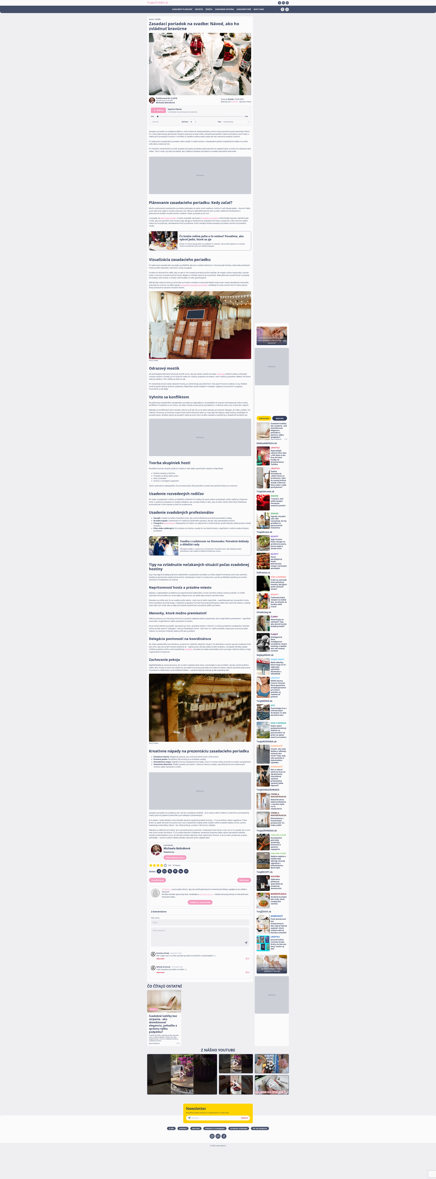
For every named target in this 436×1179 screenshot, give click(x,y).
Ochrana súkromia (238, 1128)
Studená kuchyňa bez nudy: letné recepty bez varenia (279, 900)
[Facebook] (279, 2)
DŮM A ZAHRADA (278, 577)
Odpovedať (160, 959)
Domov (151, 19)
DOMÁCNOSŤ (277, 746)
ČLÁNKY (274, 616)
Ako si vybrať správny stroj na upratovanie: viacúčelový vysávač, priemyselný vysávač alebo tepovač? (278, 777)
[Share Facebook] (159, 871)
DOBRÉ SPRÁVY (277, 659)
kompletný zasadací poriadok (193, 285)
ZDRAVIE (274, 496)
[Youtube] (283, 2)
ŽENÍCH (209, 9)
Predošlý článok (157, 880)
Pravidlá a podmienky (215, 1128)
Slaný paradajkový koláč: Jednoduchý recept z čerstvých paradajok (279, 562)
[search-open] (287, 9)
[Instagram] (287, 2)
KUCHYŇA (275, 876)
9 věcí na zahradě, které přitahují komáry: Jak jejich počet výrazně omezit (279, 584)
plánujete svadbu (168, 218)
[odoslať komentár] (246, 943)
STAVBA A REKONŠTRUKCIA (278, 795)
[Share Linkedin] (180, 871)
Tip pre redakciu (260, 1128)
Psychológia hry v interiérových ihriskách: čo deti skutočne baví (279, 711)
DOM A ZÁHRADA (278, 723)
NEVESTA (199, 9)
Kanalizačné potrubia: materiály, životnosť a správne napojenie (276, 843)
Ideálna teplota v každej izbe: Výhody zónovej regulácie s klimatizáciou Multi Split (278, 862)
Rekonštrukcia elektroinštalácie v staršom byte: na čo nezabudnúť (278, 804)
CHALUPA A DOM (278, 835)
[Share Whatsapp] (164, 871)
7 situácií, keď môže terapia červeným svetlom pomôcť (278, 502)
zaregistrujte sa (206, 894)
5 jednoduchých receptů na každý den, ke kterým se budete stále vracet (279, 602)
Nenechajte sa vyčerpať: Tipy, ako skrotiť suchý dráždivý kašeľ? (278, 622)
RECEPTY (274, 536)
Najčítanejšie (264, 418)
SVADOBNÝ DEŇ (244, 9)
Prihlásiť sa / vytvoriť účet (200, 902)
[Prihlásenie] (282, 9)
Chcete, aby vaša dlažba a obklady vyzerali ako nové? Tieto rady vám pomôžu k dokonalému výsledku (278, 756)
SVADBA (158, 19)
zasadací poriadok (210, 218)
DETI (273, 705)
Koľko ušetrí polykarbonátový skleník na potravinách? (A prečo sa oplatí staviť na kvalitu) (278, 731)
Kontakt (183, 1128)
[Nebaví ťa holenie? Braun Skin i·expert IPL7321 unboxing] (236, 1084)
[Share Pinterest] (175, 871)
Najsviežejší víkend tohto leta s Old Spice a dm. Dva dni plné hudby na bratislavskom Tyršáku (278, 457)
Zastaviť (155, 122)
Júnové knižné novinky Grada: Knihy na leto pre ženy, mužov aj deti (278, 944)
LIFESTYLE (275, 447)
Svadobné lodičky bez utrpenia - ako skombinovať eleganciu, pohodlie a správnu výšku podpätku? (279, 430)
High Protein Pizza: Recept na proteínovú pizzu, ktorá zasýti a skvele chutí (279, 544)
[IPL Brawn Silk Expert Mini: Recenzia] (272, 1084)
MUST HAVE (259, 9)
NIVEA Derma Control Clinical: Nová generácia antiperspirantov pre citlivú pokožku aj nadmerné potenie (278, 689)
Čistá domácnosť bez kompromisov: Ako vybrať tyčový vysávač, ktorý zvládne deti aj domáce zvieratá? (279, 926)
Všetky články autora (175, 857)
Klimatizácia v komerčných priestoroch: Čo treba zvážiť (277, 821)
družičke (188, 649)
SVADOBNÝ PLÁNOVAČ (182, 9)
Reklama (196, 1128)
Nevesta (220, 374)
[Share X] (170, 871)
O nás (171, 1128)
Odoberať (244, 1118)
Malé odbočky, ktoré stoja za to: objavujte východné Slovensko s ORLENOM (278, 668)
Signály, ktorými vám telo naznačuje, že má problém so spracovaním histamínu (278, 522)
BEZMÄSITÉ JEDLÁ (278, 894)
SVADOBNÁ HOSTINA (224, 9)
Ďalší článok (244, 880)
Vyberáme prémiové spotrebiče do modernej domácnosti (277, 883)
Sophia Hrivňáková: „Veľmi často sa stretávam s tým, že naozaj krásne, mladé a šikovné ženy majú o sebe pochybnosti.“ (278, 479)
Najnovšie (280, 418)
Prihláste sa (167, 889)
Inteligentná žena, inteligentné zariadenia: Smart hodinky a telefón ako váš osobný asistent (279, 644)
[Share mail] (186, 871)
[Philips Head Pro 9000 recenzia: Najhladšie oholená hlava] (272, 1063)
